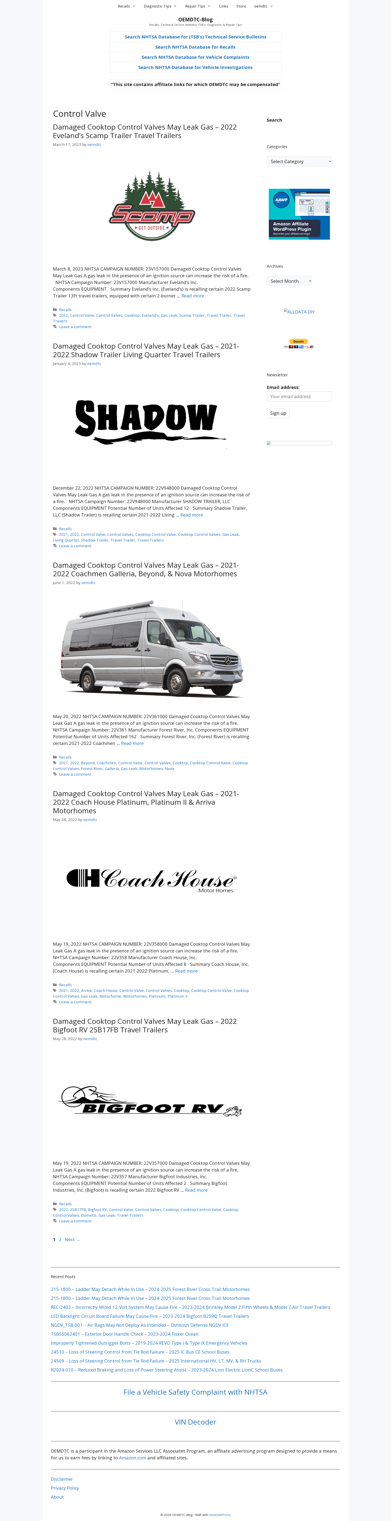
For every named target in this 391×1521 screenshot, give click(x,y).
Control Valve (82, 315)
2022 (63, 315)
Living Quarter (66, 540)
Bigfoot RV (97, 1209)
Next (72, 1239)
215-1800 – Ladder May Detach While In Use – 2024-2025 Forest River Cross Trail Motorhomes (150, 1289)
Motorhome (110, 996)
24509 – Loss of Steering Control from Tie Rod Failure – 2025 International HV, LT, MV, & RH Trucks (156, 1361)
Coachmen (106, 762)
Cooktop (132, 315)
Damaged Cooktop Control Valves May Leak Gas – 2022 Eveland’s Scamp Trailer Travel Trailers (145, 131)
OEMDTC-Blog (195, 19)
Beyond (88, 762)
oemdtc (261, 6)
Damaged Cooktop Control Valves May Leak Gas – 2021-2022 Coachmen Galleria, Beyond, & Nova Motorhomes (146, 569)
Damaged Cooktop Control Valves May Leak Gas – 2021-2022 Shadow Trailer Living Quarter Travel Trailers (146, 350)
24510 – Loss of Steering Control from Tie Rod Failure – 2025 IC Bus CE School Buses (140, 1352)
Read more (192, 296)
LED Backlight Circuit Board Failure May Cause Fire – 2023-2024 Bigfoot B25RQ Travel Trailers (150, 1316)
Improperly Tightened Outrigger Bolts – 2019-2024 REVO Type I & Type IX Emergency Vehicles (149, 1343)
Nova (169, 768)
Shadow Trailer (95, 540)
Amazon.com (132, 1457)
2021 (63, 534)
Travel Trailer (219, 315)
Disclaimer (62, 1479)
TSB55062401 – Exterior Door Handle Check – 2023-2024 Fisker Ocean (125, 1334)
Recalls (124, 6)
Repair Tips (195, 6)
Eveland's (150, 315)
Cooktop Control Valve (155, 534)
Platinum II (177, 996)
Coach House (106, 990)
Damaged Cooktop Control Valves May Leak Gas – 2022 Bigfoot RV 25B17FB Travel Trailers (145, 1025)
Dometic (89, 1215)
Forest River (92, 768)
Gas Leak (169, 315)
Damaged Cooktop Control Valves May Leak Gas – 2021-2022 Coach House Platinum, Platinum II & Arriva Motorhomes (146, 802)
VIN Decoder (195, 1422)
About (57, 1497)
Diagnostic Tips (157, 6)
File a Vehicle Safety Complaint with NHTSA (195, 1392)
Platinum (157, 996)
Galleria (112, 768)
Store (241, 6)
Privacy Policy (65, 1488)
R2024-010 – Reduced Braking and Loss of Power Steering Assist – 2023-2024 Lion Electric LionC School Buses (167, 1370)
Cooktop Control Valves (199, 534)
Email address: (283, 387)
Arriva (86, 990)
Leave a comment (75, 326)
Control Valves (109, 315)
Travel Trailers (150, 540)
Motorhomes (151, 768)
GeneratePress (220, 1515)
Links (223, 6)
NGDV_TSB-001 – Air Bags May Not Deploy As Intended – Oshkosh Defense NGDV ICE (140, 1325)
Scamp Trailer (192, 315)
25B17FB (78, 1209)
